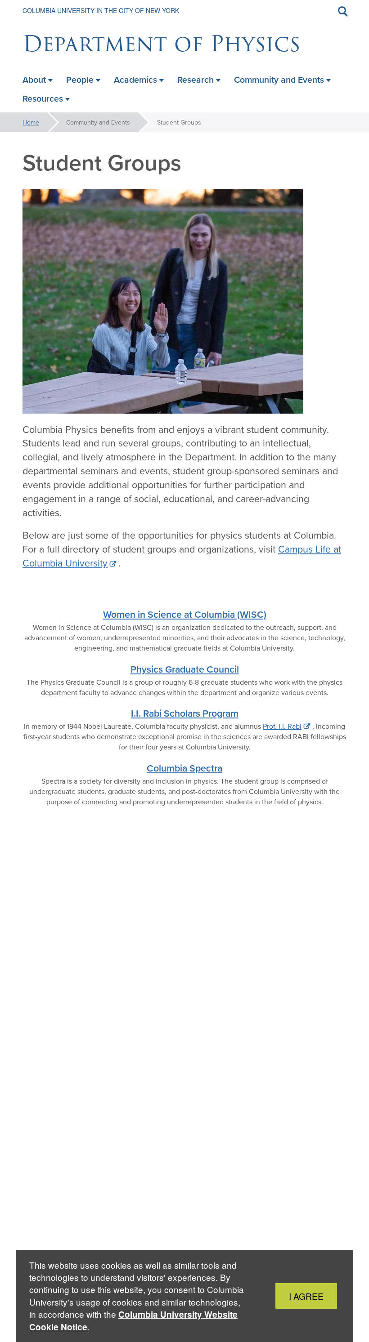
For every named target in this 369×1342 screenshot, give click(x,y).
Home (30, 122)
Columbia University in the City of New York (100, 10)
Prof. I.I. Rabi (282, 726)
